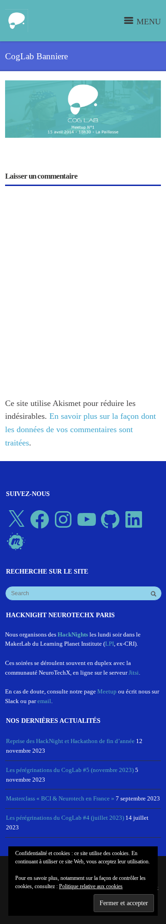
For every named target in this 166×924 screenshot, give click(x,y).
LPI (109, 643)
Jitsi (134, 672)
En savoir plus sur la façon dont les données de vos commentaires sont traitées (80, 429)
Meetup (107, 691)
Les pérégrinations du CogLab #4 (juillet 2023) (65, 817)
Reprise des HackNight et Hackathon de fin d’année (70, 741)
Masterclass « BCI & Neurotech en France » (60, 798)
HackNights (73, 634)
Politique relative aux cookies (91, 886)
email (44, 701)
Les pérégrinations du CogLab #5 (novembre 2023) (70, 769)
